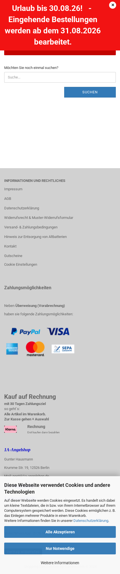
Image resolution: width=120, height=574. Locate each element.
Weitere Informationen (60, 563)
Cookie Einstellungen (20, 264)
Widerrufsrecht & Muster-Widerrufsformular (38, 218)
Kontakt (10, 246)
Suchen (90, 92)
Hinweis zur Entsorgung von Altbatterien (35, 237)
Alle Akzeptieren (60, 532)
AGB (7, 198)
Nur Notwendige (60, 548)
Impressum (13, 189)
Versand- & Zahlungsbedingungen (30, 227)
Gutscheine (13, 256)
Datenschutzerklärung (90, 521)
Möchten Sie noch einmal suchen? (31, 68)
